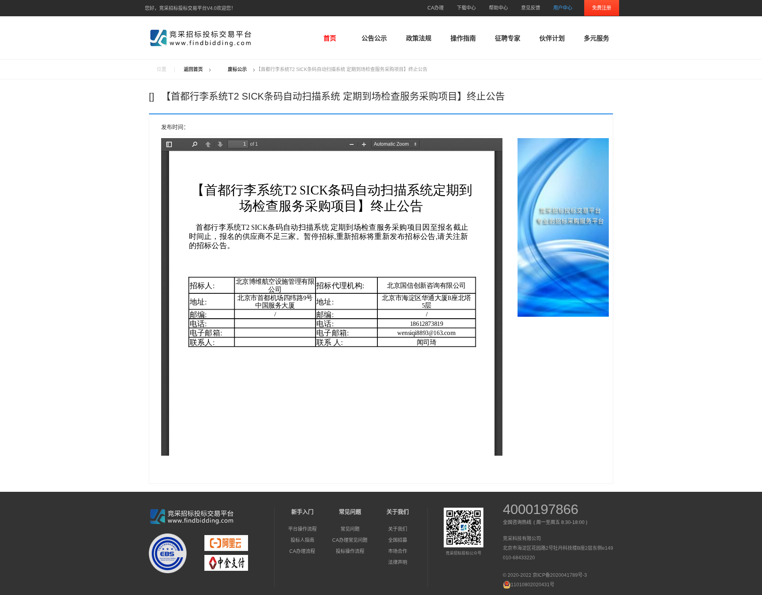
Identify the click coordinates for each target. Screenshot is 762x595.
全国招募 (397, 540)
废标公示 (237, 69)
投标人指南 (302, 540)
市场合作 (397, 551)
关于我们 (397, 529)
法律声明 (397, 562)
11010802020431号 (532, 584)
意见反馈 (530, 8)
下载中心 (466, 8)
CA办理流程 (302, 551)
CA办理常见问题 (350, 540)
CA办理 (435, 8)
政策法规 (418, 38)
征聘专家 (507, 38)
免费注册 (601, 8)
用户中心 (562, 8)
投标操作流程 (350, 551)
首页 (329, 38)
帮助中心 (498, 8)
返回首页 (193, 69)
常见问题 (350, 529)
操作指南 (463, 38)
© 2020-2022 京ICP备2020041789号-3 (545, 575)
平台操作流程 (302, 529)
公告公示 (374, 38)
